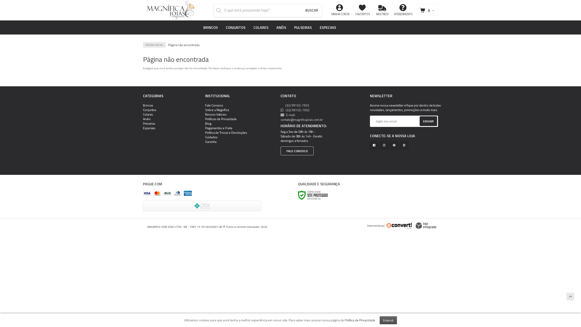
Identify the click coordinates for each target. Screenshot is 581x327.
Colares (148, 114)
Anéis (147, 118)
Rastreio (382, 14)
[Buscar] (311, 10)
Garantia (210, 141)
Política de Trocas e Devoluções (226, 132)
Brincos (148, 105)
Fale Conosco (214, 105)
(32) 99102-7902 (297, 105)
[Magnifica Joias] (171, 10)
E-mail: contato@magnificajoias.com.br (302, 117)
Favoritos (362, 14)
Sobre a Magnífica (217, 109)
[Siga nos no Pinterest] (395, 145)
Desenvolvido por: (376, 226)
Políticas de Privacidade (221, 118)
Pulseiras (149, 123)
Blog (208, 123)
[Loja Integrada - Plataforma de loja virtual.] (426, 225)
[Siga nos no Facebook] (375, 145)
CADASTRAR (423, 122)
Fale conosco (297, 151)
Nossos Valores (215, 114)
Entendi (388, 320)
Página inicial (154, 45)
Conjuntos (149, 109)
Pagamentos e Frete (218, 128)
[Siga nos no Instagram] (385, 145)
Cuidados (211, 137)
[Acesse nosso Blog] (405, 145)
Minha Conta (340, 14)
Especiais (149, 128)
